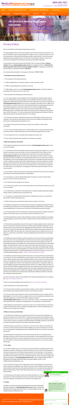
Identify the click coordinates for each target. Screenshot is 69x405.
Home (3, 10)
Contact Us (53, 13)
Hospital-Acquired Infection (17, 10)
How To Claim (6, 13)
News (44, 13)
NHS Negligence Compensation (39, 10)
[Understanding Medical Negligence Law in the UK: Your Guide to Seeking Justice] (18, 4)
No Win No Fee (56, 10)
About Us (36, 13)
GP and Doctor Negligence (22, 13)
